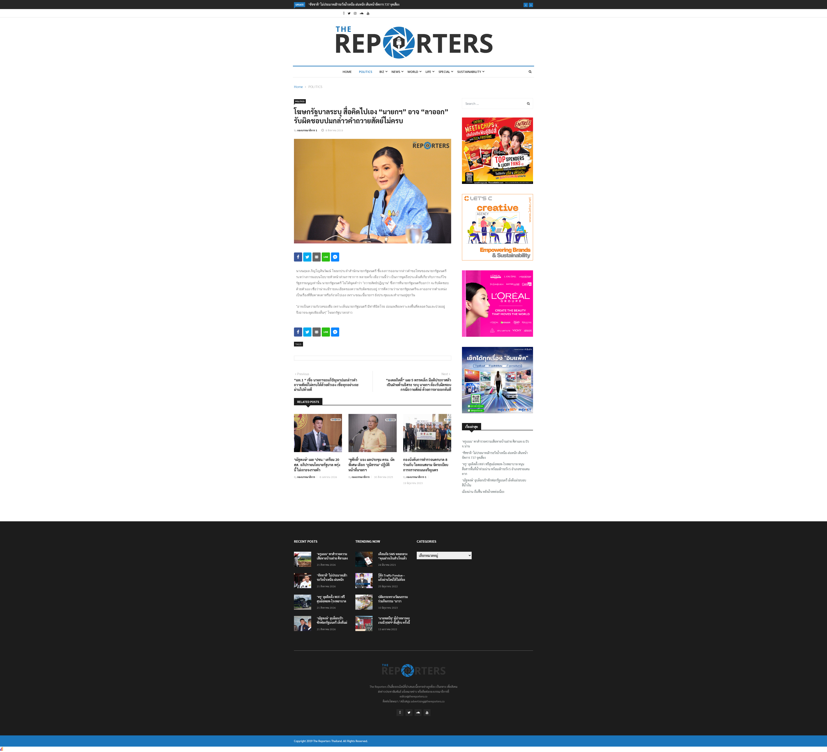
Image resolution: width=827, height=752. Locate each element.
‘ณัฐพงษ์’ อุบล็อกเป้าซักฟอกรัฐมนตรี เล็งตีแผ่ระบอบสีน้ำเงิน (494, 482)
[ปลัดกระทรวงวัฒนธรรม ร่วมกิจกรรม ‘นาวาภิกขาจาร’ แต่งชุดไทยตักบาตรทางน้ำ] (365, 603)
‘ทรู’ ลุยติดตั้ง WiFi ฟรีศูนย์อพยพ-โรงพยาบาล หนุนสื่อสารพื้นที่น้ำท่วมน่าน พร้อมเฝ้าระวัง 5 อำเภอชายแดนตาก (496, 469)
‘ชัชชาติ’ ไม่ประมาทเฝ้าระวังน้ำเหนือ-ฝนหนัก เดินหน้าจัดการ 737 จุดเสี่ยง (353, 4)
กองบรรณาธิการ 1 (307, 130)
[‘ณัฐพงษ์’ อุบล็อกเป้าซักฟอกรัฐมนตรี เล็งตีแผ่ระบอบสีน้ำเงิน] (303, 624)
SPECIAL (444, 72)
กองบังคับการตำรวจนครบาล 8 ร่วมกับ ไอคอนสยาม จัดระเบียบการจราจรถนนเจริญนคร (425, 464)
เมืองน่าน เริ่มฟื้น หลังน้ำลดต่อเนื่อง (483, 492)
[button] (526, 5)
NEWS (396, 72)
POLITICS (365, 72)
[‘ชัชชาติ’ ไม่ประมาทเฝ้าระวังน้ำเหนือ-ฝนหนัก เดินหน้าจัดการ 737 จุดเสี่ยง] (303, 581)
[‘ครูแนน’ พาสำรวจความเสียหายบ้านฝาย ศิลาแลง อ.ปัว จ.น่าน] (303, 560)
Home (347, 72)
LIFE (428, 72)
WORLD (412, 72)
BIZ (381, 72)
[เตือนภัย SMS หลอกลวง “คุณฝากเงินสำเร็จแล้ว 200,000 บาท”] (365, 560)
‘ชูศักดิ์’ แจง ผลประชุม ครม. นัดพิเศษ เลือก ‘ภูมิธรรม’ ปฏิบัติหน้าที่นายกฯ (371, 464)
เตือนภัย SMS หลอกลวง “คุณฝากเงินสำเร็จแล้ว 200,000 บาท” (392, 558)
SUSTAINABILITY (469, 72)
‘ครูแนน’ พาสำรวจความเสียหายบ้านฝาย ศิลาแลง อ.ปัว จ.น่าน (495, 443)
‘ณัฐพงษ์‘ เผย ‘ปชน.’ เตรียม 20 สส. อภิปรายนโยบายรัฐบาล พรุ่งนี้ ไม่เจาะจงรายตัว (317, 464)
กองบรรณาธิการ (306, 477)
